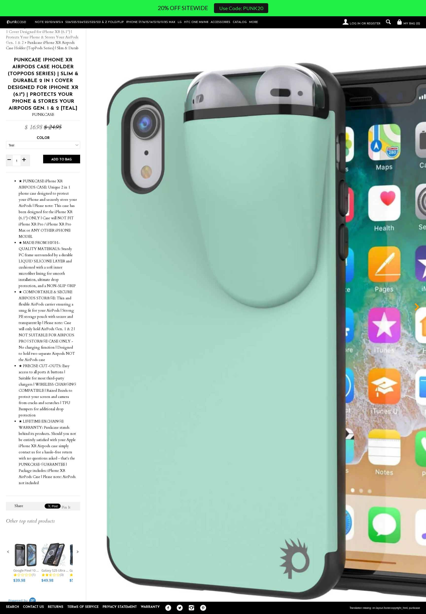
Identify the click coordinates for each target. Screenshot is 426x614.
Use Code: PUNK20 (241, 8)
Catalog (240, 22)
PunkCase (43, 114)
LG (180, 22)
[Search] (387, 22)
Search (12, 607)
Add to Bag (61, 159)
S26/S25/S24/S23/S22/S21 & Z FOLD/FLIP (94, 22)
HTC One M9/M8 (196, 22)
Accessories (220, 22)
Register (373, 23)
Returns (55, 607)
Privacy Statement (120, 607)
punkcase (414, 608)
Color (43, 138)
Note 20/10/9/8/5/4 (49, 22)
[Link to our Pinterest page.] (201, 608)
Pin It (66, 507)
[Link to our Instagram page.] (190, 608)
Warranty (150, 607)
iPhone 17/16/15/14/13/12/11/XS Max (150, 22)
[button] (8, 552)
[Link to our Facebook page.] (167, 608)
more (253, 22)
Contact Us (33, 607)
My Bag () (411, 23)
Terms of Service (83, 607)
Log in (355, 23)
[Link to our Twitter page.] (178, 608)
